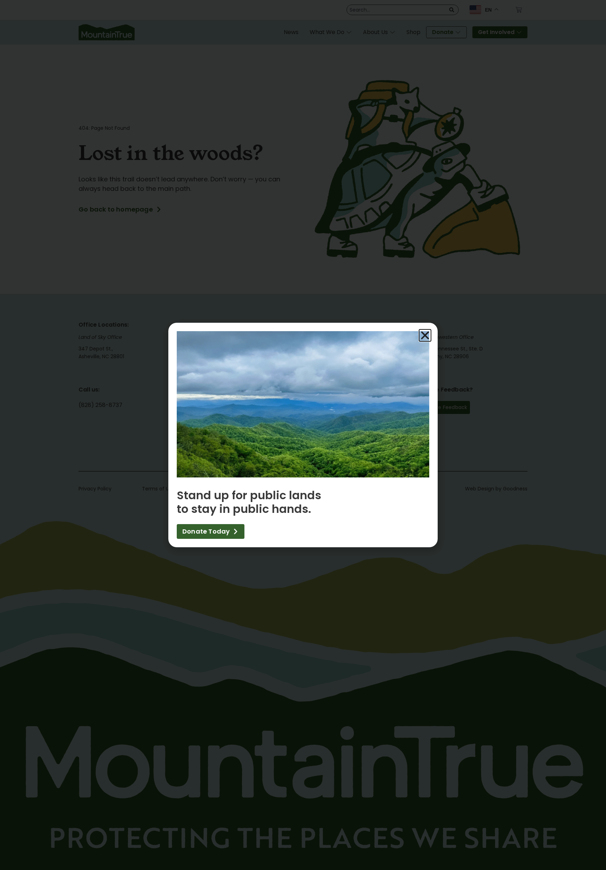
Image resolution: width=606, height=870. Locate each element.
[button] (425, 335)
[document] (303, 435)
